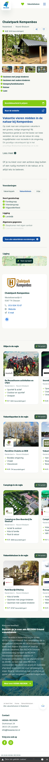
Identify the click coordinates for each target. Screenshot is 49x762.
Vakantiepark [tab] (9, 191)
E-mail (11, 312)
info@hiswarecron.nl (11, 730)
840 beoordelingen (18, 401)
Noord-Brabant (22, 386)
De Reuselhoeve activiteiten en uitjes (19, 381)
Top (43, 706)
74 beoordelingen (17, 469)
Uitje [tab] (38, 191)
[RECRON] (6, 5)
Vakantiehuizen (33, 4)
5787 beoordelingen (18, 608)
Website (12, 309)
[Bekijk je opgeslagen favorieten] (23, 4)
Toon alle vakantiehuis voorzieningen (20, 239)
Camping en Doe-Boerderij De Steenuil (18, 520)
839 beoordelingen (16, 31)
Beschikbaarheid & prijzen (16, 103)
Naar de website (12, 111)
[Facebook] (4, 742)
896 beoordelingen (18, 540)
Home (17, 703)
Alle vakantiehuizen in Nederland (16, 706)
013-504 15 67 (15, 305)
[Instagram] (10, 742)
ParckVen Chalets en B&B (16, 451)
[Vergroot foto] (7, 69)
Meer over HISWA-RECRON (15, 683)
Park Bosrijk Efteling (14, 590)
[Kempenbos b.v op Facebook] (7, 319)
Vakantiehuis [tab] (25, 191)
